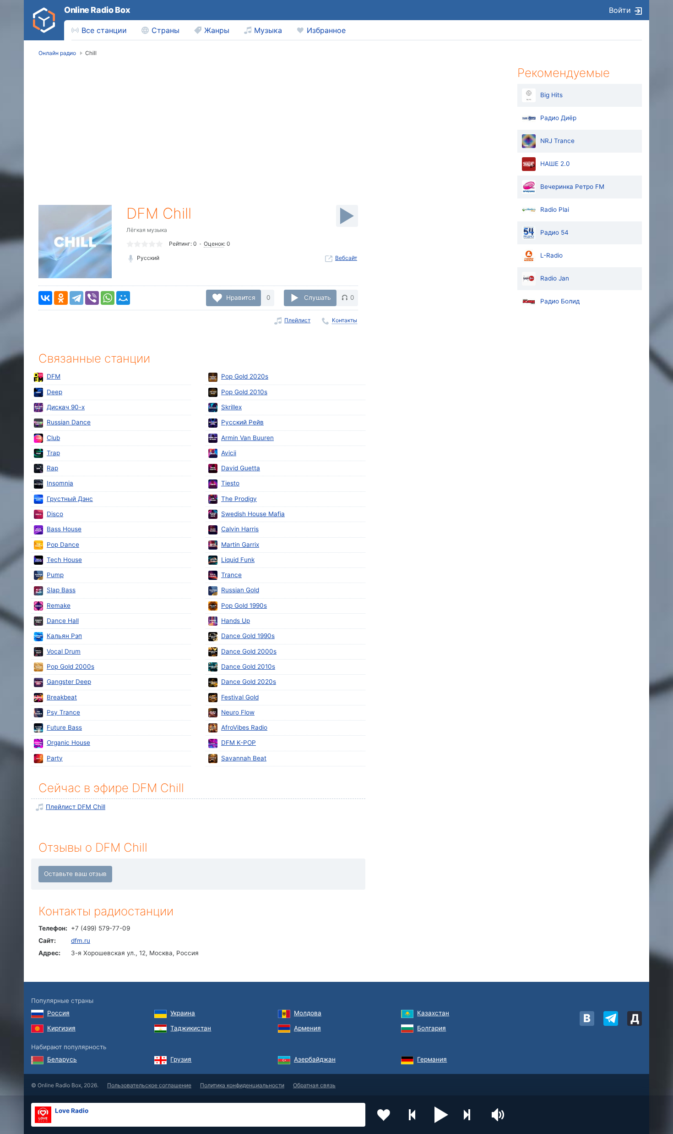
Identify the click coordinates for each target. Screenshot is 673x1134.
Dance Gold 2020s (248, 681)
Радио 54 (554, 232)
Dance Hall (63, 620)
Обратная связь (314, 1085)
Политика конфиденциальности (242, 1085)
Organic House (68, 742)
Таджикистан (190, 1028)
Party (55, 758)
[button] (441, 1115)
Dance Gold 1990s (248, 635)
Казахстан (433, 1013)
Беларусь (62, 1059)
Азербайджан (315, 1059)
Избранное (326, 30)
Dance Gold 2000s (249, 651)
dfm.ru (80, 940)
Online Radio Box (97, 10)
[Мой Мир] (123, 298)
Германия (432, 1059)
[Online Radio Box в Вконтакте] (587, 1018)
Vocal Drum (64, 651)
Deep (54, 392)
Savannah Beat (243, 758)
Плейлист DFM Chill (75, 806)
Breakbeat (62, 697)
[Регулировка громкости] (499, 1115)
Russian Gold (240, 590)
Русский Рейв (242, 422)
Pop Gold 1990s (244, 605)
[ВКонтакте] (45, 298)
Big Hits (551, 95)
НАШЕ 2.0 (555, 163)
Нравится (240, 297)
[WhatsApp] (107, 298)
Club (53, 437)
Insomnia (60, 483)
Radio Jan (554, 278)
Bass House (64, 529)
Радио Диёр (558, 117)
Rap (52, 468)
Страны (165, 30)
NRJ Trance (557, 140)
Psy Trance (63, 712)
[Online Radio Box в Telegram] (610, 1018)
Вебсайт (346, 257)
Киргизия (61, 1028)
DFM (53, 376)
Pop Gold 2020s (244, 376)
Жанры (216, 30)
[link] (44, 20)
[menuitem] (99, 30)
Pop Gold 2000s (70, 666)
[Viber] (92, 298)
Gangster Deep (69, 681)
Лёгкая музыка (146, 229)
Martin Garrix (240, 544)
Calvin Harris (240, 529)
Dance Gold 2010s (248, 666)
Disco (55, 513)
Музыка (268, 30)
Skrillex (231, 407)
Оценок (214, 243)
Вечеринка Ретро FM (572, 186)
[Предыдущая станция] (412, 1115)
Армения (307, 1028)
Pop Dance (63, 544)
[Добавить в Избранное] (384, 1115)
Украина (182, 1013)
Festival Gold (240, 697)
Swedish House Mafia (253, 513)
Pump (55, 574)
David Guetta (240, 468)
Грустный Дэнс (70, 498)
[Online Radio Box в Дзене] (634, 1018)
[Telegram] (76, 298)
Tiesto (230, 483)
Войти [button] (620, 10)
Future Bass (64, 727)
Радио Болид (560, 301)
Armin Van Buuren (247, 437)
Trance (231, 574)
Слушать (317, 297)
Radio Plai (554, 209)
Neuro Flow (238, 712)
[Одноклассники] (61, 298)
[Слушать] (347, 216)
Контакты (344, 320)
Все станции (104, 30)
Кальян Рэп (64, 635)
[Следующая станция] (470, 1115)
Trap (53, 453)
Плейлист (297, 320)
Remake (59, 605)
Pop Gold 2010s (244, 392)
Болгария (431, 1028)
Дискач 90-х (66, 407)
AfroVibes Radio (244, 727)
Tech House (64, 559)
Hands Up (235, 620)
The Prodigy (239, 498)
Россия (58, 1013)
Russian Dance (69, 422)
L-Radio (551, 255)
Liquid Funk (238, 559)
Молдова (307, 1013)
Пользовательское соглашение (149, 1085)
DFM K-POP (238, 742)
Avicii (228, 453)
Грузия (180, 1059)
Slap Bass (61, 590)
